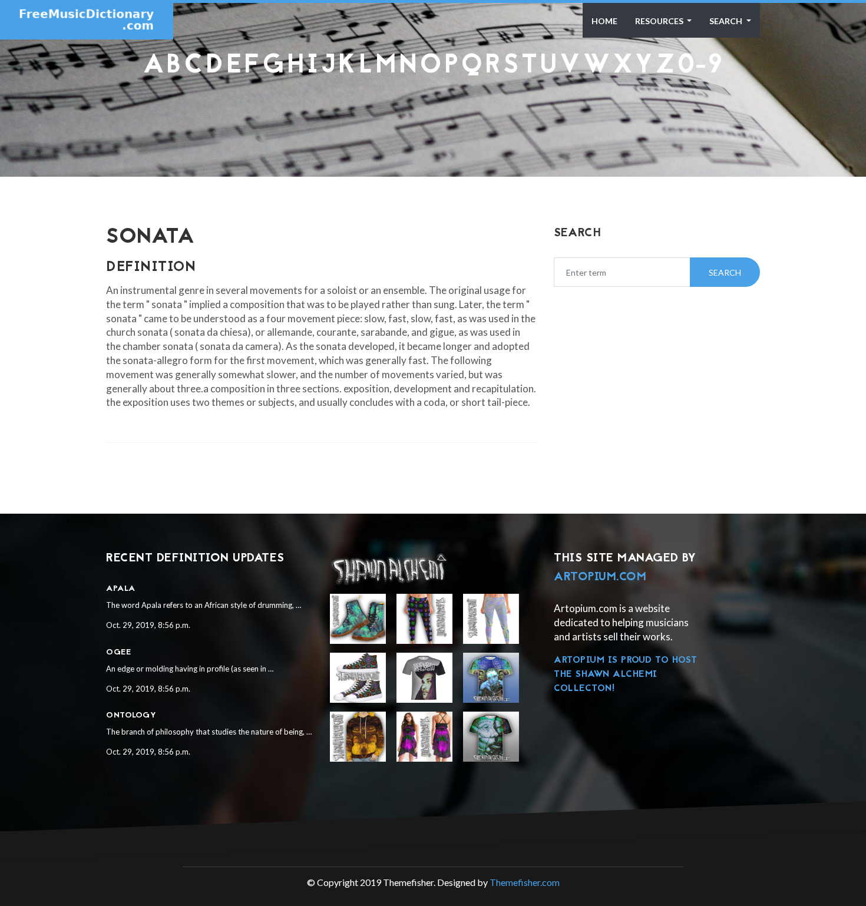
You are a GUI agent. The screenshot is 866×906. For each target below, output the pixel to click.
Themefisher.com (525, 882)
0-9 (700, 66)
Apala (120, 589)
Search (726, 21)
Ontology (131, 715)
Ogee (118, 652)
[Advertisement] (433, 108)
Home (604, 21)
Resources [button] (660, 21)
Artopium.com (600, 577)
